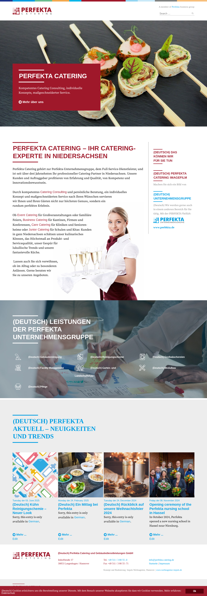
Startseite (153, 563)
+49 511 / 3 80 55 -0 (117, 560)
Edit (15, 538)
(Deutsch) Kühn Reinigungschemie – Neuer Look (29, 509)
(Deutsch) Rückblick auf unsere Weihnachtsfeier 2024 (124, 509)
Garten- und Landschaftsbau (42, 1)
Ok (194, 591)
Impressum (164, 563)
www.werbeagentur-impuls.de (169, 570)
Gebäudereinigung (75, 1)
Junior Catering (39, 229)
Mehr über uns (33, 102)
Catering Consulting (53, 192)
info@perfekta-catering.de (161, 560)
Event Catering (27, 215)
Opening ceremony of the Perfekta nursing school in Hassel (170, 509)
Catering (103, 1)
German (33, 521)
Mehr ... (21, 534)
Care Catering (41, 224)
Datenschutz (8, 593)
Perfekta (23, 1)
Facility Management (59, 1)
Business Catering (35, 219)
